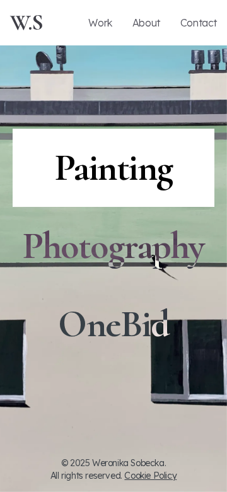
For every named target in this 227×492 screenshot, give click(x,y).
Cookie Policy (150, 475)
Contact (198, 22)
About (146, 22)
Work (100, 22)
